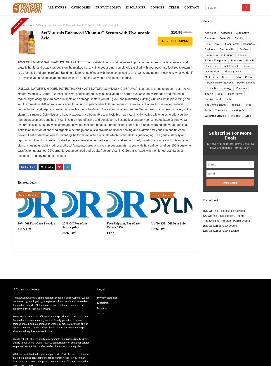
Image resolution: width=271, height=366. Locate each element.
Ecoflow (244, 49)
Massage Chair (233, 71)
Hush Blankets (231, 66)
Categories (81, 7)
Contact (191, 7)
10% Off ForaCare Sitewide (36, 223)
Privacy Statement (107, 297)
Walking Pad (239, 110)
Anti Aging (210, 32)
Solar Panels (235, 93)
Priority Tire (211, 88)
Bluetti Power (231, 43)
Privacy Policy (108, 7)
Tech (228, 99)
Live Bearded (212, 71)
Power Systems (246, 82)
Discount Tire (227, 49)
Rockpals (241, 88)
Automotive (242, 32)
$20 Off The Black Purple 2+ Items (223, 215)
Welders (236, 115)
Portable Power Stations (219, 82)
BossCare (249, 43)
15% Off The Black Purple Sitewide (224, 210)
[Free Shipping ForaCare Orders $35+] (127, 193)
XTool (248, 115)
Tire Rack (235, 104)
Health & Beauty (37, 25)
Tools (208, 110)
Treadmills (221, 110)
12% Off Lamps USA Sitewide (221, 230)
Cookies (157, 7)
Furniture (236, 60)
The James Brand (215, 104)
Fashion (242, 54)
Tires (248, 104)
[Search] (246, 7)
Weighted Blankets (216, 115)
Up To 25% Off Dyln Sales (169, 223)
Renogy (227, 88)
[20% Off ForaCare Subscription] (82, 193)
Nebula (226, 77)
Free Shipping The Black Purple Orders (226, 220)
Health (250, 60)
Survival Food (213, 99)
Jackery (248, 66)
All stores (57, 7)
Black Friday (212, 43)
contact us (55, 361)
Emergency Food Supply (219, 54)
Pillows (249, 77)
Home (21, 25)
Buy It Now (175, 41)
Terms (174, 7)
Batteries (210, 38)
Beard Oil (225, 38)
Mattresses (211, 77)
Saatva (209, 93)
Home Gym (211, 66)
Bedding (239, 38)
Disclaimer (136, 7)
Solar (220, 93)
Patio (238, 77)
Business (210, 49)
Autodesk (226, 32)
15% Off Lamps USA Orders (220, 225)
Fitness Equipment (216, 60)
